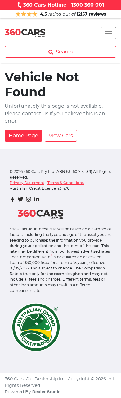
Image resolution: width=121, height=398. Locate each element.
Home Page (23, 135)
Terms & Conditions (65, 183)
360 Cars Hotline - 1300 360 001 (63, 4)
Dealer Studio (46, 392)
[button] (108, 33)
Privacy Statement (27, 183)
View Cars (61, 135)
